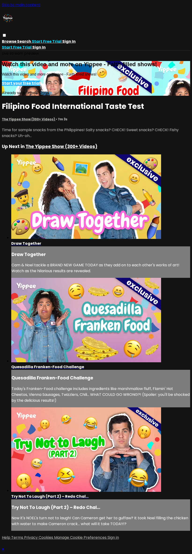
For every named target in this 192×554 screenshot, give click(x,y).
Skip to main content (21, 5)
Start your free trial (21, 83)
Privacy (31, 537)
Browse (9, 41)
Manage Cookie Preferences (80, 537)
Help (6, 537)
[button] (4, 35)
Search (24, 41)
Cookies (46, 537)
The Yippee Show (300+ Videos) (29, 119)
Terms (17, 537)
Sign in (69, 41)
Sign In (39, 47)
